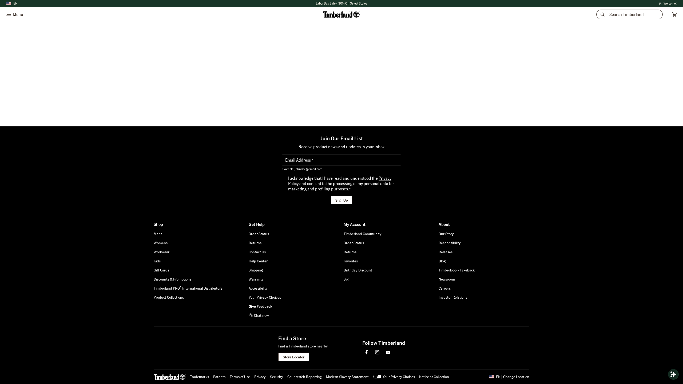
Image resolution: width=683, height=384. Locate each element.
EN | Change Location (512, 376)
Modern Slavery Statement (347, 376)
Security (276, 376)
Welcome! (667, 3)
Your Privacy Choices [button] (399, 376)
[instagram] (377, 352)
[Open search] (673, 374)
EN (15, 3)
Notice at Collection (434, 376)
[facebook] (366, 352)
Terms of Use (240, 376)
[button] (349, 279)
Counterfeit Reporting (304, 376)
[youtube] (388, 352)
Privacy (260, 376)
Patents (219, 376)
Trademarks (199, 376)
